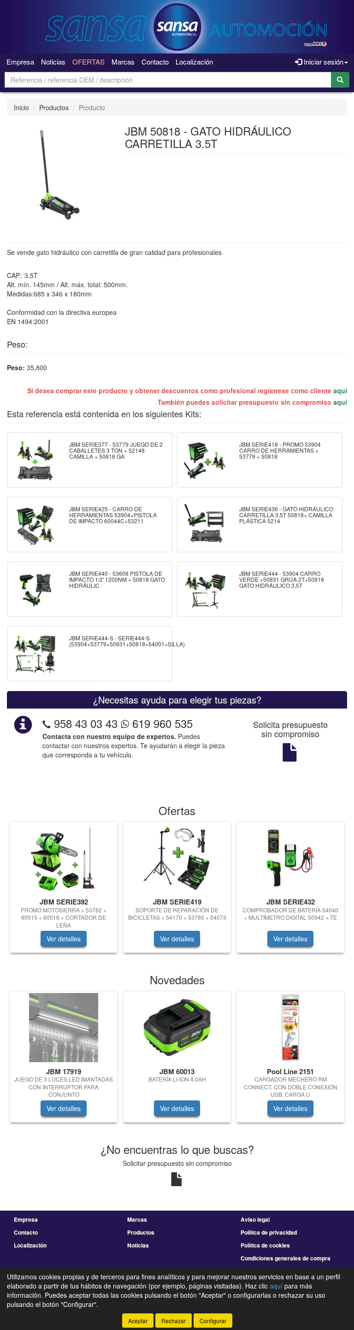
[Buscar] (340, 80)
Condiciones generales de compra (285, 1258)
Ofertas (88, 61)
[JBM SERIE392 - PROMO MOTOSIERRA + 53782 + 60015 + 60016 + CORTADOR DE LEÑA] (64, 858)
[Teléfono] (46, 723)
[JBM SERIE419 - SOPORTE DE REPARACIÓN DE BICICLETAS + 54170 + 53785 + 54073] (177, 858)
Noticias (53, 61)
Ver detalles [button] (64, 938)
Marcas (123, 61)
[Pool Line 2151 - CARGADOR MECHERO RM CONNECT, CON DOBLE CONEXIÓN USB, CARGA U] (290, 1027)
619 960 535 (161, 723)
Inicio (21, 107)
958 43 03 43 (86, 723)
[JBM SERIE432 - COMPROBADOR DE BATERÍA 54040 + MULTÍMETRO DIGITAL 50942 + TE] (290, 858)
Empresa (20, 61)
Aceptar (138, 1320)
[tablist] (177, 891)
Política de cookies (265, 1245)
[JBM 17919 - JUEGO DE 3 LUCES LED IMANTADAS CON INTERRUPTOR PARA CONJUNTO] (64, 1027)
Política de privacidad (269, 1232)
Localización (194, 61)
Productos (54, 107)
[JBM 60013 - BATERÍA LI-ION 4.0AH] (177, 1027)
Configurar (213, 1320)
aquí (340, 390)
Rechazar (173, 1320)
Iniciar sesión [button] (322, 61)
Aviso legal (255, 1219)
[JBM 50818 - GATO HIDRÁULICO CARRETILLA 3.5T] (59, 173)
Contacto (155, 61)
